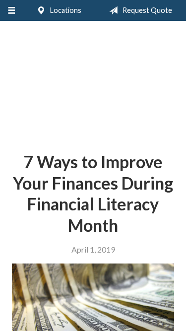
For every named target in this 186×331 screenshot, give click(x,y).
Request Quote (146, 10)
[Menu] (11, 10)
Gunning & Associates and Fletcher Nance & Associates (93, 83)
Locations (65, 10)
